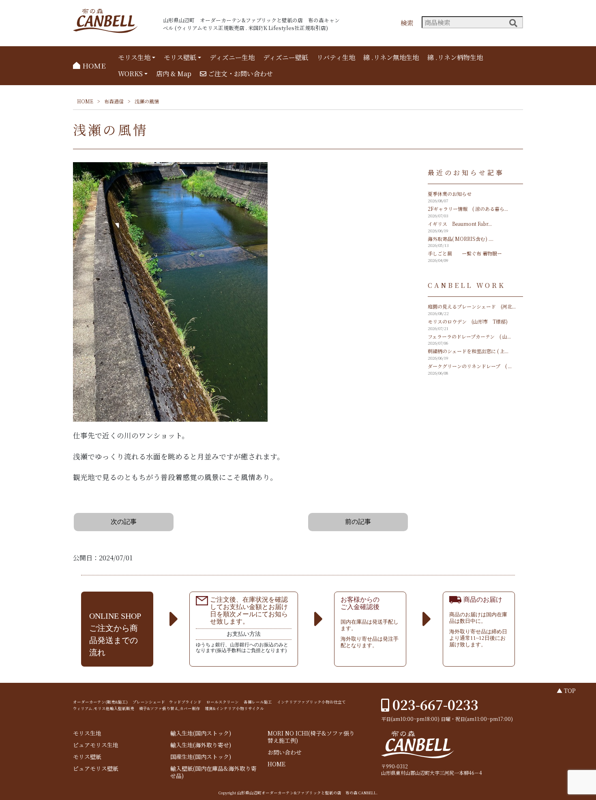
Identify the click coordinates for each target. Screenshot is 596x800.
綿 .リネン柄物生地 (455, 57)
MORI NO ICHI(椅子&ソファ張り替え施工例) (311, 736)
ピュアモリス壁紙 (95, 768)
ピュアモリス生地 (95, 745)
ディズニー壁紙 (285, 57)
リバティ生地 (336, 57)
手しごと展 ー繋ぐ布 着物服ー (465, 253)
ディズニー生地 (232, 57)
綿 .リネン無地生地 (391, 57)
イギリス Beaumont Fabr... (460, 223)
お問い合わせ (285, 752)
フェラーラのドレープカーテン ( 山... (469, 336)
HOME (93, 65)
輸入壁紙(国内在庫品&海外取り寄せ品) (213, 772)
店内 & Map (173, 73)
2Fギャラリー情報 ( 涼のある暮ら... (468, 208)
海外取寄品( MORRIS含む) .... (460, 238)
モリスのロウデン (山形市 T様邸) (468, 321)
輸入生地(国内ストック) (200, 733)
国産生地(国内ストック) (200, 757)
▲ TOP (566, 690)
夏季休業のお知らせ (450, 193)
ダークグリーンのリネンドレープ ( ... (470, 365)
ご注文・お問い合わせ (239, 73)
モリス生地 (134, 57)
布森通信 (114, 101)
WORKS (130, 73)
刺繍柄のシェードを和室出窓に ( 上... (468, 350)
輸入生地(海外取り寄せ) (200, 745)
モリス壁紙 (180, 57)
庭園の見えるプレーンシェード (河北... (472, 306)
